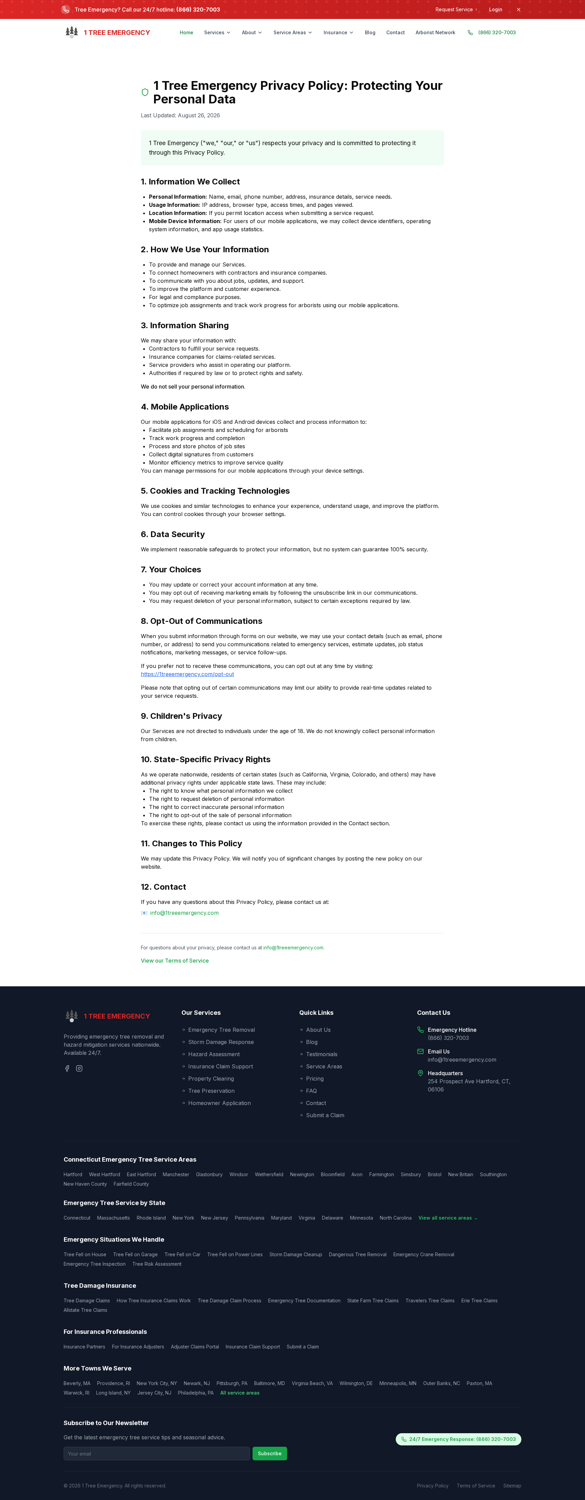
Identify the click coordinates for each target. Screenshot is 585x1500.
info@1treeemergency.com (184, 912)
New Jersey (214, 1218)
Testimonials (322, 1054)
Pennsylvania (249, 1218)
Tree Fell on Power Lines (235, 1254)
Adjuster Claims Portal (195, 1346)
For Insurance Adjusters (138, 1346)
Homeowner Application (219, 1103)
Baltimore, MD (269, 1383)
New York (183, 1218)
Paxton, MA (479, 1383)
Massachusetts (113, 1218)
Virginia (307, 1218)
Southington (493, 1174)
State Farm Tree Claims (373, 1300)
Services (214, 32)
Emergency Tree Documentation (304, 1300)
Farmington (381, 1174)
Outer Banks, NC (441, 1383)
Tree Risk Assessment (156, 1264)
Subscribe (270, 1453)
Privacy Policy (433, 1485)
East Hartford (141, 1174)
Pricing (315, 1078)
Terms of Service (476, 1485)
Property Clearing (211, 1078)
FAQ (311, 1090)
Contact (395, 32)
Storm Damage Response (221, 1042)
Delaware (332, 1218)
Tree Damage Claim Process (229, 1300)
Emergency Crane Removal (423, 1254)
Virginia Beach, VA (312, 1383)
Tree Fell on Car (182, 1254)
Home (186, 32)
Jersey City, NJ (154, 1393)
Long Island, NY (113, 1393)
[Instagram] (79, 1068)
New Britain (460, 1174)
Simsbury (411, 1174)
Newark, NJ (197, 1383)
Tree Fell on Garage (135, 1254)
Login (495, 9)
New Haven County (85, 1184)
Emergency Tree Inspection (95, 1264)
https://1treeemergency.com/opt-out (187, 674)
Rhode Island (151, 1218)
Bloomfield (333, 1174)
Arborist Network (435, 32)
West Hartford (104, 1174)
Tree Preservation (211, 1090)
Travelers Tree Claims (430, 1300)
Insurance (335, 32)
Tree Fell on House (85, 1254)
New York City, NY (157, 1383)
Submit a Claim (325, 1115)
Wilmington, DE (356, 1383)
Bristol (434, 1174)
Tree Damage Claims (87, 1300)
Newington (302, 1174)
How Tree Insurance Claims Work (154, 1300)
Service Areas (290, 32)
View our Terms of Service (175, 960)
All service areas (240, 1393)
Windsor (239, 1174)
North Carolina (396, 1218)
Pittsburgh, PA (232, 1383)
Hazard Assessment (214, 1054)
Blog (370, 32)
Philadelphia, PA (196, 1393)
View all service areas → (448, 1218)
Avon (357, 1174)
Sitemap (512, 1485)
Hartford (73, 1174)
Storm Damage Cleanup (295, 1254)
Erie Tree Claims (479, 1300)
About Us (318, 1029)
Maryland (281, 1218)
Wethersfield (269, 1174)
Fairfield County (131, 1184)
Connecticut (77, 1218)
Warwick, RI (76, 1393)
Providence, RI (113, 1383)
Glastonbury (209, 1174)
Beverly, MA (77, 1383)
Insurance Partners (84, 1346)
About (249, 32)
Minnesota (361, 1218)
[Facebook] (67, 1068)
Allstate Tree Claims (85, 1310)
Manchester (176, 1174)
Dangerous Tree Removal (358, 1254)
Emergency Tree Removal (221, 1029)
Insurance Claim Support (220, 1066)
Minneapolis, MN (398, 1383)
